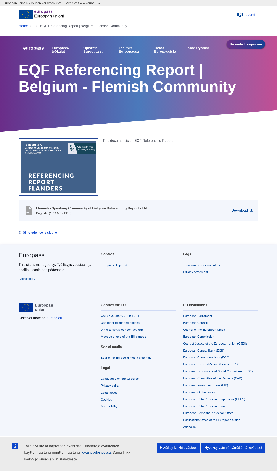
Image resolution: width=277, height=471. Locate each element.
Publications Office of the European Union (211, 420)
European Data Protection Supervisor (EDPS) (214, 399)
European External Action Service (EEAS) (211, 364)
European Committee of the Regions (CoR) (212, 378)
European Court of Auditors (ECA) (206, 357)
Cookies (106, 399)
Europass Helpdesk (114, 265)
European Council (195, 322)
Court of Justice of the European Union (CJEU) (215, 343)
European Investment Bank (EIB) (205, 385)
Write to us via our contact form (122, 329)
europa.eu (54, 318)
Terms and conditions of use (202, 265)
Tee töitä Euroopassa (129, 49)
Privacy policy (110, 385)
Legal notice (109, 392)
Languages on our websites (120, 378)
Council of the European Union (204, 329)
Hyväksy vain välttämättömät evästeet (233, 448)
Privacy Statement (195, 272)
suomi (247, 14)
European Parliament (197, 315)
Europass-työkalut (60, 49)
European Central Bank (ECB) (203, 350)
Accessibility (27, 278)
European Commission (198, 336)
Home (23, 26)
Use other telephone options (120, 322)
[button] (58, 166)
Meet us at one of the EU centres (123, 336)
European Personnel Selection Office (208, 413)
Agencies (189, 426)
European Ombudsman (199, 392)
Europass (32, 255)
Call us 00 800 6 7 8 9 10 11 (120, 315)
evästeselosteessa (96, 452)
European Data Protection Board (205, 406)
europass (33, 48)
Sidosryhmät (198, 48)
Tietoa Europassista (165, 49)
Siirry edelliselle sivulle (40, 232)
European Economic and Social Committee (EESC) (218, 371)
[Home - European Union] (41, 15)
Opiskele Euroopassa (93, 49)
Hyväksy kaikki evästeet (178, 448)
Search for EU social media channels (126, 357)
